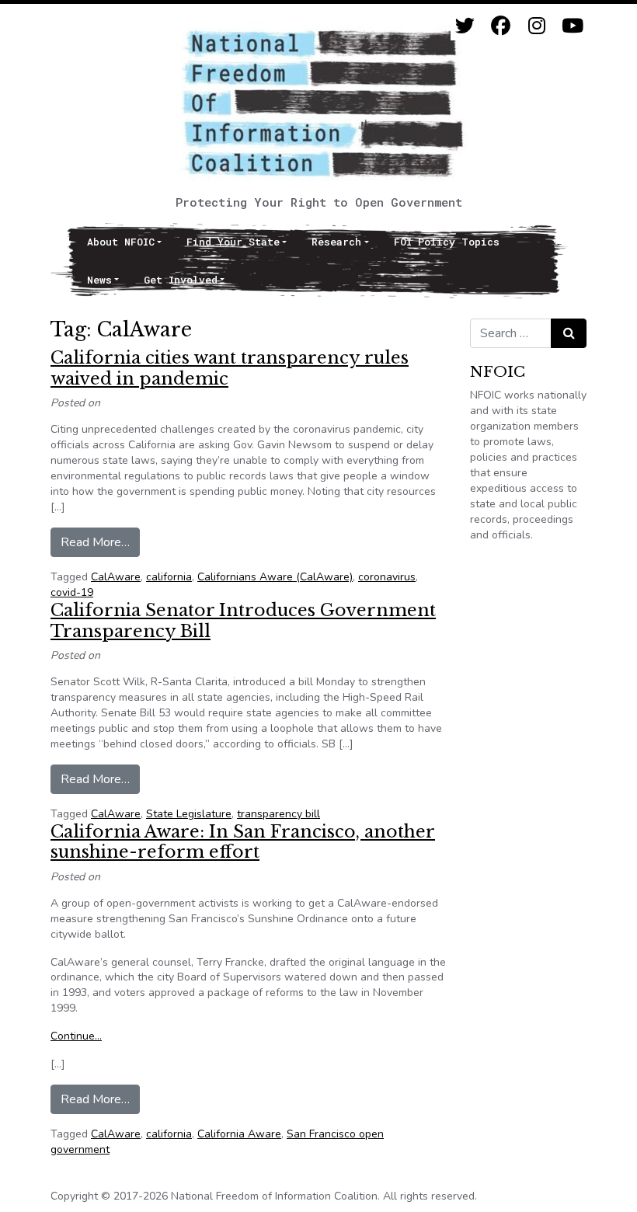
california (169, 576)
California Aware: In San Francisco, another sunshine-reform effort (242, 841)
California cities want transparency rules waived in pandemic (229, 367)
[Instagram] (536, 26)
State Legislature (188, 813)
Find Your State (233, 242)
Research (336, 242)
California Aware (239, 1134)
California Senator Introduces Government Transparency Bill (243, 620)
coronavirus (387, 576)
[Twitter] (465, 26)
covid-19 (71, 592)
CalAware (116, 576)
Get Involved (181, 280)
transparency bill (278, 813)
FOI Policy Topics (447, 242)
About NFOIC (121, 242)
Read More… (100, 542)
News (99, 280)
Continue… (76, 1036)
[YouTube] (572, 26)
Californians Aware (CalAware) (275, 576)
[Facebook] (500, 26)
